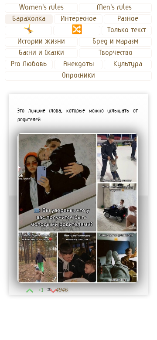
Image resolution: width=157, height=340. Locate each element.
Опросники (78, 75)
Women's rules (41, 7)
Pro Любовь (29, 64)
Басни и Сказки (41, 52)
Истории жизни (41, 41)
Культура (127, 64)
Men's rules (115, 7)
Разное (127, 18)
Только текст (126, 30)
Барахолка (28, 18)
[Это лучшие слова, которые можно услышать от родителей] (77, 208)
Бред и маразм (115, 41)
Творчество (116, 52)
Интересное (78, 18)
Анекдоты (78, 64)
